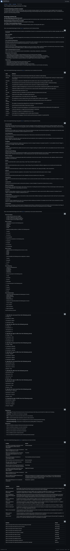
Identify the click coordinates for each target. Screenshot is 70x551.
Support (66, 549)
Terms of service (62, 549)
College (10, 4)
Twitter (68, 549)
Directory (6, 4)
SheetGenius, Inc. (3, 549)
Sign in (22, 28)
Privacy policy (57, 549)
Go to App (67, 1)
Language (14, 4)
